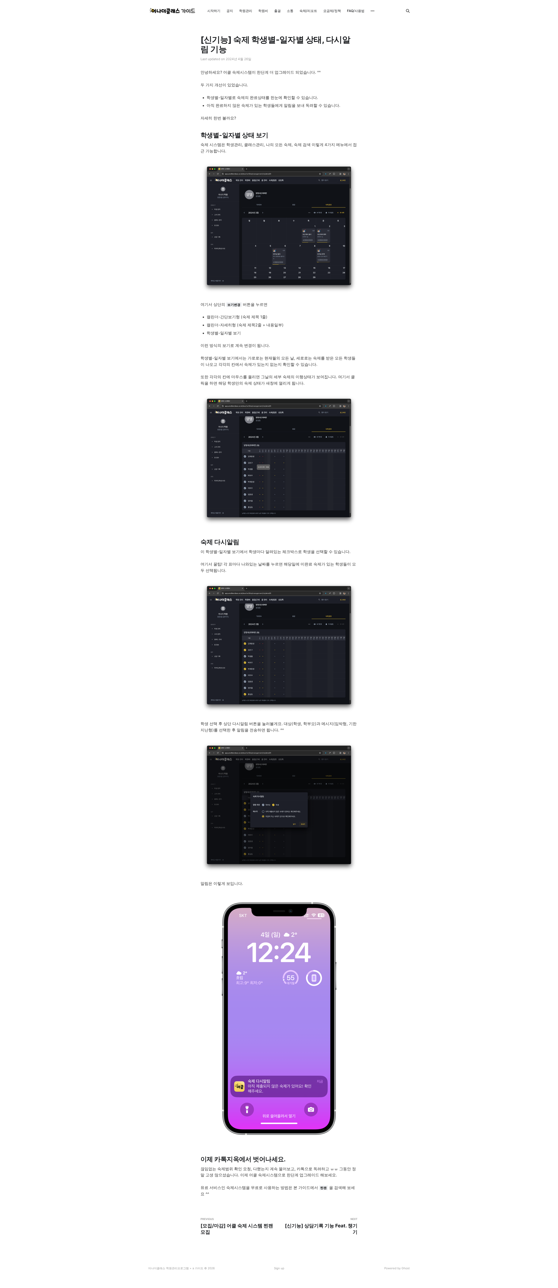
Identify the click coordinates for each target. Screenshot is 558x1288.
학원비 (263, 11)
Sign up (279, 1268)
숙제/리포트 (308, 11)
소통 (290, 11)
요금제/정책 (332, 11)
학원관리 (245, 11)
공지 (229, 11)
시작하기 (213, 11)
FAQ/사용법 (355, 11)
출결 (277, 11)
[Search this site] (408, 11)
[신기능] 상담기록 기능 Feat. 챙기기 (321, 1226)
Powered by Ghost (397, 1268)
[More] (372, 11)
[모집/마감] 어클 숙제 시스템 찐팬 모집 (237, 1226)
